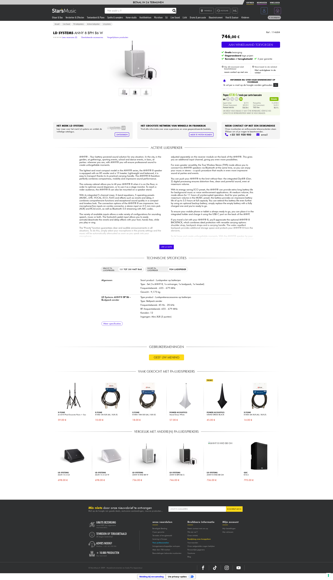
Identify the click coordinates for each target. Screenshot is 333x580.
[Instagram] (227, 567)
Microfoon (158, 17)
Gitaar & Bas (57, 17)
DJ (166, 17)
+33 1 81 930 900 (109, 546)
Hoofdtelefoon (145, 17)
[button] (124, 92)
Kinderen (245, 17)
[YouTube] (238, 567)
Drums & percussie (198, 17)
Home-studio (131, 17)
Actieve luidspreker (93, 24)
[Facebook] (203, 567)
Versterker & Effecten (75, 17)
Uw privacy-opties (177, 576)
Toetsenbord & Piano (96, 17)
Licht (185, 17)
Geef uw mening (166, 357)
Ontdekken (122, 134)
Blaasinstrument (216, 17)
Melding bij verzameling (151, 576)
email (264, 134)
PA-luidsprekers (78, 24)
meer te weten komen (201, 134)
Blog (189, 557)
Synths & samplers (115, 17)
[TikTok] (215, 567)
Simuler (274, 98)
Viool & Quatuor (232, 17)
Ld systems (107, 24)
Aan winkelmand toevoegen (251, 45)
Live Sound (175, 17)
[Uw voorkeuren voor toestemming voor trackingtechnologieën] (328, 575)
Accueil (57, 24)
